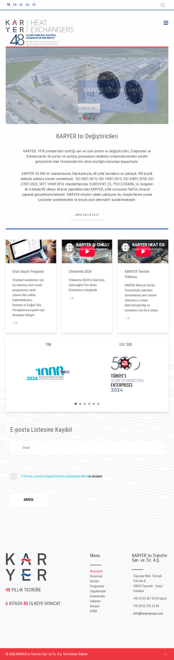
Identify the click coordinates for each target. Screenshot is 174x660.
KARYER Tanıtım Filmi (80, 118)
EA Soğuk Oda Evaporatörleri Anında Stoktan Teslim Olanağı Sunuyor (85, 118)
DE (21, 5)
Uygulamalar (98, 591)
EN (15, 5)
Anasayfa (96, 571)
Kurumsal (96, 576)
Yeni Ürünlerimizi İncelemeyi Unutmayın (89, 118)
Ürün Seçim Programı (28, 271)
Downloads (97, 596)
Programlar (97, 586)
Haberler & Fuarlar (94, 118)
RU (28, 5)
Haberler (95, 601)
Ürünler (94, 581)
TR (9, 5)
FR (34, 5)
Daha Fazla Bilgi (87, 214)
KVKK (93, 611)
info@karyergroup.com (148, 613)
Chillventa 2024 (80, 271)
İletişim (95, 606)
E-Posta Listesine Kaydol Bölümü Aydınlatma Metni (55, 476)
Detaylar (32, 110)
